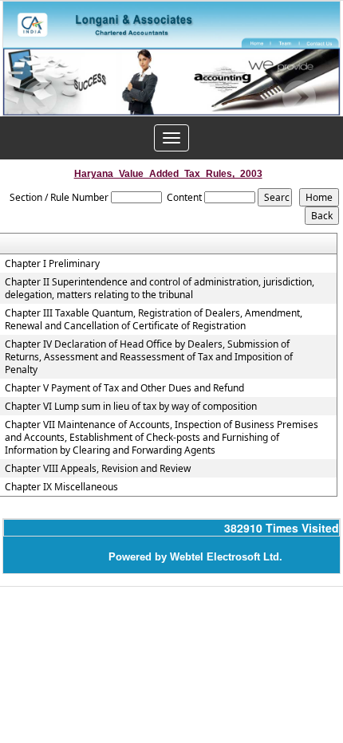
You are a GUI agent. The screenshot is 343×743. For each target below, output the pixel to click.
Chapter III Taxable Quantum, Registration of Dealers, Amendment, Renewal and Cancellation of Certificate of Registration (153, 319)
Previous (40, 98)
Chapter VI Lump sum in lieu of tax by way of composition (131, 406)
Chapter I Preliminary (52, 263)
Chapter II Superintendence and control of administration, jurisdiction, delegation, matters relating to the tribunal (159, 288)
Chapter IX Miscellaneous (61, 487)
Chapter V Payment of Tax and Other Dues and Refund (124, 388)
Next (299, 98)
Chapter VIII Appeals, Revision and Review (98, 468)
